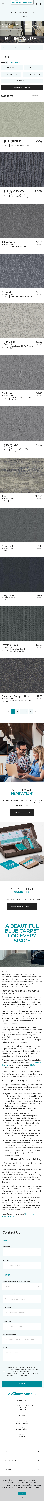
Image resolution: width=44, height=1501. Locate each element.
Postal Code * (7, 1321)
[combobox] (20, 47)
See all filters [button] (20, 87)
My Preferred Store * (9, 1334)
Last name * (6, 1260)
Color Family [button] (31, 74)
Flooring (16, 24)
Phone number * (8, 1294)
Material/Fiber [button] (10, 68)
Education (9, 1470)
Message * (6, 1347)
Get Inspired (10, 1461)
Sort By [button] (35, 96)
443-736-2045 (22, 16)
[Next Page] (35, 711)
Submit (22, 1384)
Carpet (25, 24)
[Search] (41, 47)
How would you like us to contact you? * (16, 1281)
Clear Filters (15, 62)
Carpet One (5, 24)
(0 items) (40, 4)
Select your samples (20, 906)
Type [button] (32, 68)
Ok (22, 1493)
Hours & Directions (22, 1410)
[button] (33, 4)
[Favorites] (36, 4)
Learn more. (7, 1490)
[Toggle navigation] (3, 4)
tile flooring (35, 1065)
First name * (6, 1246)
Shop (7, 1451)
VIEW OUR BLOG (20, 812)
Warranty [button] (20, 81)
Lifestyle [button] (10, 74)
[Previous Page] (9, 711)
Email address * (7, 1307)
